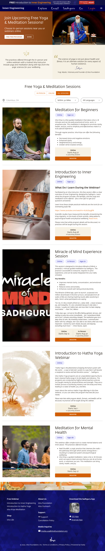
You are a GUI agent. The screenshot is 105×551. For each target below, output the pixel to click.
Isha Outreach (44, 506)
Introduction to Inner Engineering (21, 503)
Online (51, 93)
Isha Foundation (45, 503)
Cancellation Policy (46, 520)
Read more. (93, 218)
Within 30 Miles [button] (64, 100)
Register (73, 158)
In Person (41, 93)
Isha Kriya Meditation (16, 509)
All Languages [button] (89, 100)
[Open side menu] (101, 8)
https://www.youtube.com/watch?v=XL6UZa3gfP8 (74, 210)
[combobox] (6, 100)
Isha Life (10, 520)
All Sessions (63, 93)
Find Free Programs (14, 37)
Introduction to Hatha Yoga (19, 506)
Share (29, 37)
